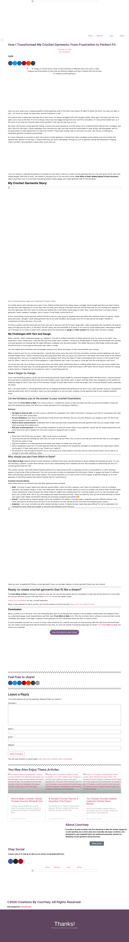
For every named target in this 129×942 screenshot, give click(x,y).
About (122, 36)
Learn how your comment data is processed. (55, 759)
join (108, 625)
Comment (12, 703)
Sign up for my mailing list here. (83, 604)
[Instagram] (15, 861)
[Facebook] (10, 861)
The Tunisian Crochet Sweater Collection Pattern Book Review (101, 801)
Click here (48, 596)
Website (11, 745)
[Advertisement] (64, 159)
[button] (2, 39)
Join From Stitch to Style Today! (64, 632)
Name (11, 729)
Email (11, 737)
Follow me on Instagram (17, 600)
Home (90, 36)
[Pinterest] (20, 861)
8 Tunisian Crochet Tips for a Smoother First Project (63, 799)
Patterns (100, 36)
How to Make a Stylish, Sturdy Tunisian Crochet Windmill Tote (27, 799)
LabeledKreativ (25, 907)
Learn (111, 36)
